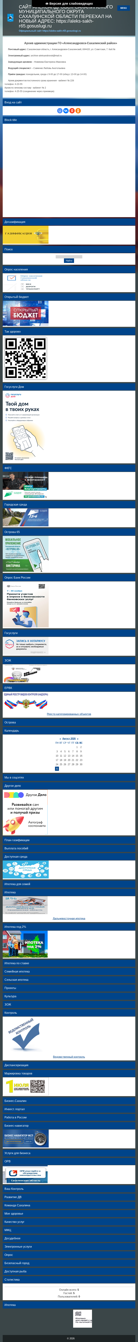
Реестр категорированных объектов (69, 714)
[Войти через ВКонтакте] (66, 110)
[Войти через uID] (60, 110)
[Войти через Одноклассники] (78, 110)
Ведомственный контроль (69, 1056)
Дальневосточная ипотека (69, 918)
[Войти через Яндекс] (72, 110)
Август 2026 (69, 738)
